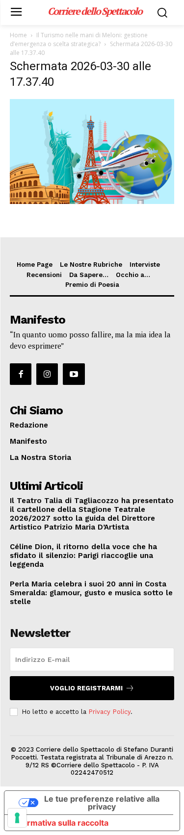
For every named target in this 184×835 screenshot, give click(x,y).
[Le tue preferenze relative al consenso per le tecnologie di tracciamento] (17, 818)
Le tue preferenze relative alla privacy (101, 802)
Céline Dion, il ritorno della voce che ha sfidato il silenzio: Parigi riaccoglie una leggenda (83, 555)
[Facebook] (20, 374)
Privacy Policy (109, 711)
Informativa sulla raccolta (60, 823)
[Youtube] (73, 374)
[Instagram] (47, 374)
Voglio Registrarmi (86, 688)
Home (18, 35)
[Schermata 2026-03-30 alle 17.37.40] (92, 201)
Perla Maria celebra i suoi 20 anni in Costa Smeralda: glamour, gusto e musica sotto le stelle (91, 593)
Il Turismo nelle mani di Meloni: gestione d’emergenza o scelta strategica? (79, 39)
